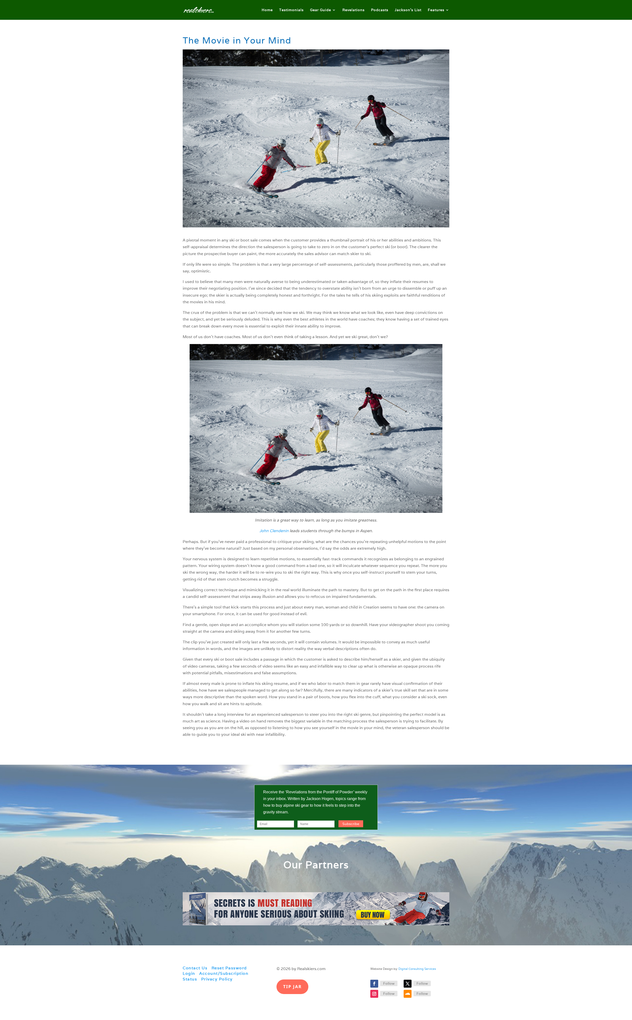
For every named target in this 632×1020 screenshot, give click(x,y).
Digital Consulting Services (417, 969)
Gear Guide (320, 10)
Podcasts (379, 10)
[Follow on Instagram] (374, 994)
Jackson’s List (408, 10)
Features (436, 10)
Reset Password (229, 968)
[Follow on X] (408, 984)
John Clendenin (274, 530)
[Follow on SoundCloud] (408, 994)
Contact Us (195, 968)
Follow (389, 983)
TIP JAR (292, 986)
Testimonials (291, 10)
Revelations (353, 10)
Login (189, 973)
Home (267, 10)
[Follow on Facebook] (374, 984)
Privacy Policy (217, 979)
